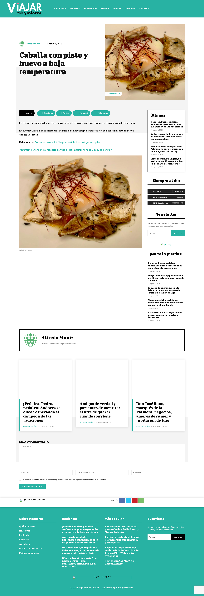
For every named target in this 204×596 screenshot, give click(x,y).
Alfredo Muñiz (33, 43)
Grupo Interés (126, 587)
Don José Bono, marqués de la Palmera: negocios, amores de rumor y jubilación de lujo (166, 149)
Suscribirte (177, 203)
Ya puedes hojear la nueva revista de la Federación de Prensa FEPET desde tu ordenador (121, 551)
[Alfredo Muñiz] (22, 43)
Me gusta (178, 191)
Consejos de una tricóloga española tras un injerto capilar (67, 142)
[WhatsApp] (141, 500)
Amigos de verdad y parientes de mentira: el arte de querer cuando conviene (166, 136)
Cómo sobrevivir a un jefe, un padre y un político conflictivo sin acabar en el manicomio (166, 161)
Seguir (180, 197)
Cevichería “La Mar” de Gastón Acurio (119, 562)
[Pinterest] (135, 500)
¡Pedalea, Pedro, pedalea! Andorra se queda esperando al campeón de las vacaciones (166, 124)
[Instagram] (174, 8)
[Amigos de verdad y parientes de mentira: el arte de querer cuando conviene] (102, 379)
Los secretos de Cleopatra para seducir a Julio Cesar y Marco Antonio (122, 529)
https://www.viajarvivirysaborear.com (58, 343)
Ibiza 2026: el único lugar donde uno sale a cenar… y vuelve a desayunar (165, 315)
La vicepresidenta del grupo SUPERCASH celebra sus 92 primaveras (122, 540)
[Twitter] (182, 8)
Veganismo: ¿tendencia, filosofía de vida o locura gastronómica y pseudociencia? (65, 150)
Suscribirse (177, 233)
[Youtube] (191, 8)
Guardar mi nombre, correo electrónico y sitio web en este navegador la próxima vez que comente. (65, 479)
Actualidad (113, 93)
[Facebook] (166, 8)
